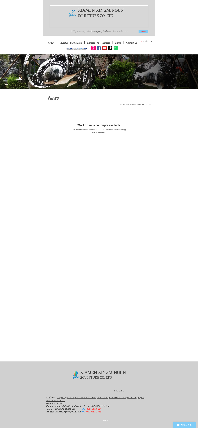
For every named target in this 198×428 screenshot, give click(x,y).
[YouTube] (104, 48)
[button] (70, 42)
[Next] (130, 30)
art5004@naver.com (99, 406)
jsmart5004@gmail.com (68, 406)
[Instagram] (93, 48)
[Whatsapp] (116, 48)
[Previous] (70, 30)
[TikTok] (110, 48)
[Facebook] (99, 48)
